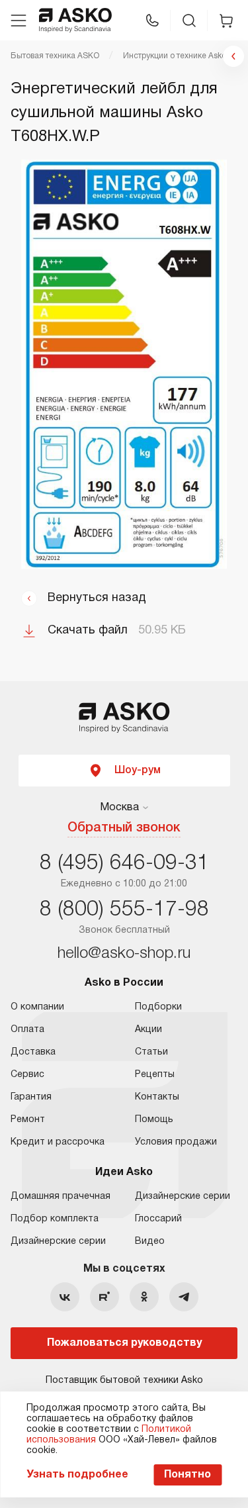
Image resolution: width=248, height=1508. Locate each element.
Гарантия (31, 1097)
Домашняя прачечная (60, 1196)
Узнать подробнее (77, 1475)
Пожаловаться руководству (124, 1343)
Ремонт (28, 1119)
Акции (148, 1029)
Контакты (157, 1097)
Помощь (154, 1119)
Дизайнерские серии (58, 1241)
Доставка (33, 1052)
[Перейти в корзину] (226, 20)
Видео (150, 1241)
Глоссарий (158, 1219)
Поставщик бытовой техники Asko (124, 1380)
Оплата (27, 1029)
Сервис (27, 1074)
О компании (37, 1007)
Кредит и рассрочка (57, 1142)
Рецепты (155, 1074)
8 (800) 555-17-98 (124, 909)
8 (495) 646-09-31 (124, 863)
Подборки (158, 1007)
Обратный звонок (124, 828)
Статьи (151, 1052)
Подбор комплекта (55, 1219)
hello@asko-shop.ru (124, 954)
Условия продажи (176, 1142)
